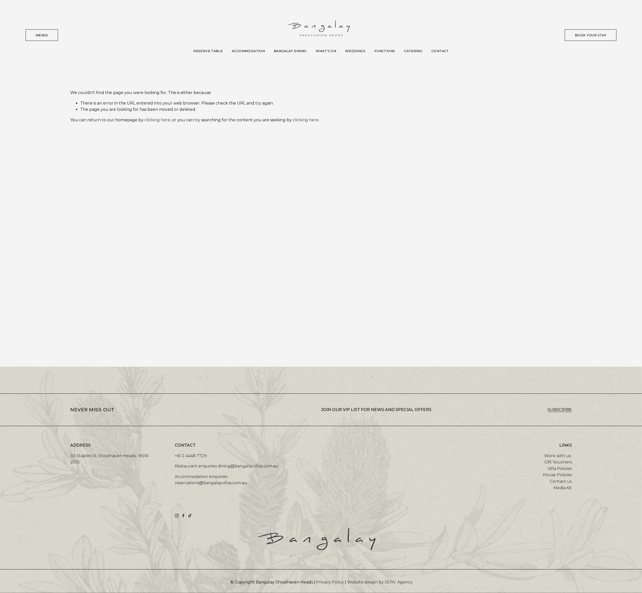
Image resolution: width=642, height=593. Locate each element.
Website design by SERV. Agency (380, 582)
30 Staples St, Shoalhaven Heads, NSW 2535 (109, 459)
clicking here (157, 120)
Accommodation (248, 51)
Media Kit (562, 487)
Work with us (557, 455)
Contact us (561, 481)
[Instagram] (177, 516)
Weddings (355, 51)
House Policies (557, 474)
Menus (42, 35)
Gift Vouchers (558, 462)
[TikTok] (190, 516)
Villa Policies (560, 468)
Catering (413, 51)
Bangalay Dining (290, 51)
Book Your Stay (590, 35)
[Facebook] (183, 516)
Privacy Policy (330, 582)
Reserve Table (208, 51)
